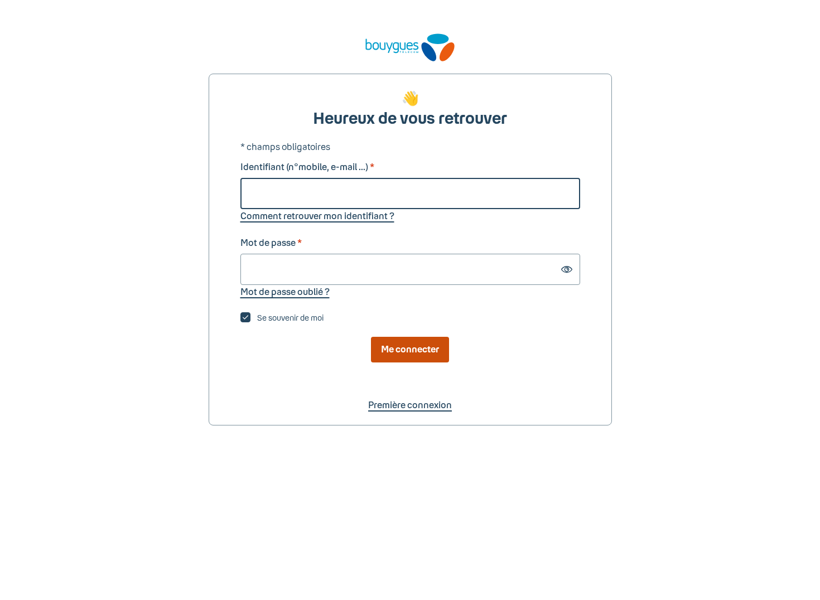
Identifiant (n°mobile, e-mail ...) (307, 166)
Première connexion (410, 404)
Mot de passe (271, 242)
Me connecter (410, 348)
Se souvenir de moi (290, 317)
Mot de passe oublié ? (285, 291)
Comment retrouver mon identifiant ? (317, 215)
